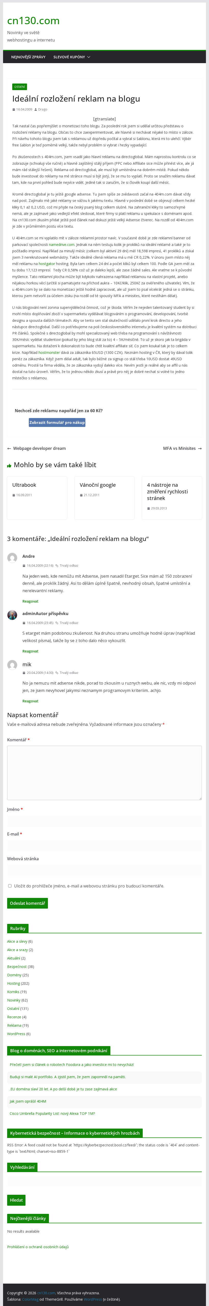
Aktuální (13, 958)
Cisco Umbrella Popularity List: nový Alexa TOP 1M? (52, 1113)
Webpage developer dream (39, 448)
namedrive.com (61, 244)
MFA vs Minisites (179, 448)
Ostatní (19, 87)
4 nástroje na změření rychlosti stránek (167, 491)
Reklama (14, 1025)
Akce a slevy (17, 941)
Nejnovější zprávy (28, 56)
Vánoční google (98, 484)
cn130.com (33, 20)
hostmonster (49, 352)
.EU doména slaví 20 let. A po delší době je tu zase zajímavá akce (63, 1089)
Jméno (15, 809)
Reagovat (30, 601)
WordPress (16, 1033)
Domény (14, 974)
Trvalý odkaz (69, 565)
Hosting (13, 983)
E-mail (14, 834)
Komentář (18, 740)
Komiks (13, 991)
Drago (42, 109)
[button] (87, 57)
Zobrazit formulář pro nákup (57, 422)
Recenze (14, 1017)
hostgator (47, 263)
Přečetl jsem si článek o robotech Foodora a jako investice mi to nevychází (72, 1064)
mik (26, 664)
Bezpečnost (17, 966)
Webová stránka (23, 859)
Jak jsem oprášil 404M (28, 1101)
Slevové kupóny (69, 56)
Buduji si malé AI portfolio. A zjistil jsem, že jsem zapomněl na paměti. (68, 1076)
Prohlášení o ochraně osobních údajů (38, 1246)
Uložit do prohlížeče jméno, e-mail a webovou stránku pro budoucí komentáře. (89, 886)
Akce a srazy (17, 949)
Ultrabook (24, 484)
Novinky (13, 1000)
